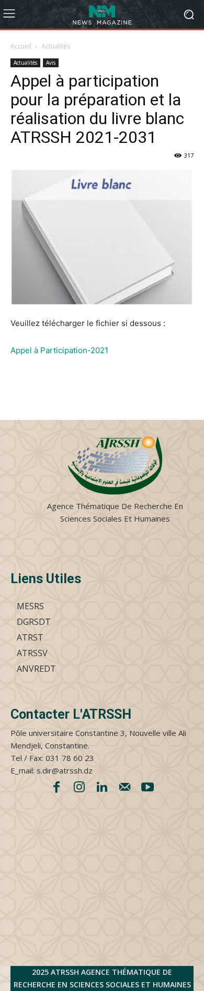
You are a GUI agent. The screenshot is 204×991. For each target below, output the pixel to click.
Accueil (20, 46)
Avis (50, 62)
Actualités (55, 46)
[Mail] (125, 788)
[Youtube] (147, 788)
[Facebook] (56, 788)
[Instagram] (79, 788)
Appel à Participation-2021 (59, 350)
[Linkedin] (102, 788)
